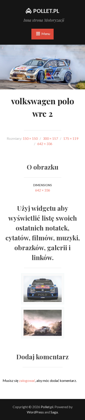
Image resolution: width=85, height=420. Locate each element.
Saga (54, 412)
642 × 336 (42, 190)
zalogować (27, 380)
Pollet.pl (46, 11)
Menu (45, 34)
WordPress (35, 412)
